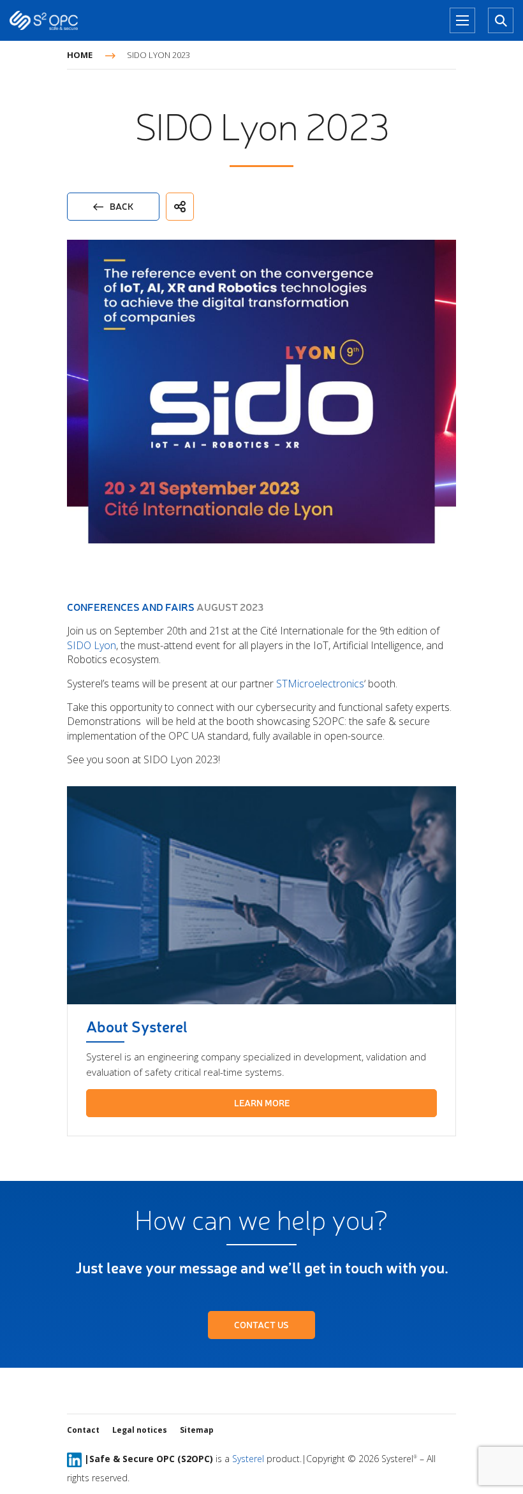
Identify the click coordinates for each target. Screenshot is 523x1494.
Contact (83, 1429)
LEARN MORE (262, 1103)
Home (79, 55)
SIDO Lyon (91, 645)
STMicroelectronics (320, 684)
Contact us (261, 1325)
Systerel (248, 1459)
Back (121, 206)
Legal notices (139, 1429)
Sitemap (197, 1429)
